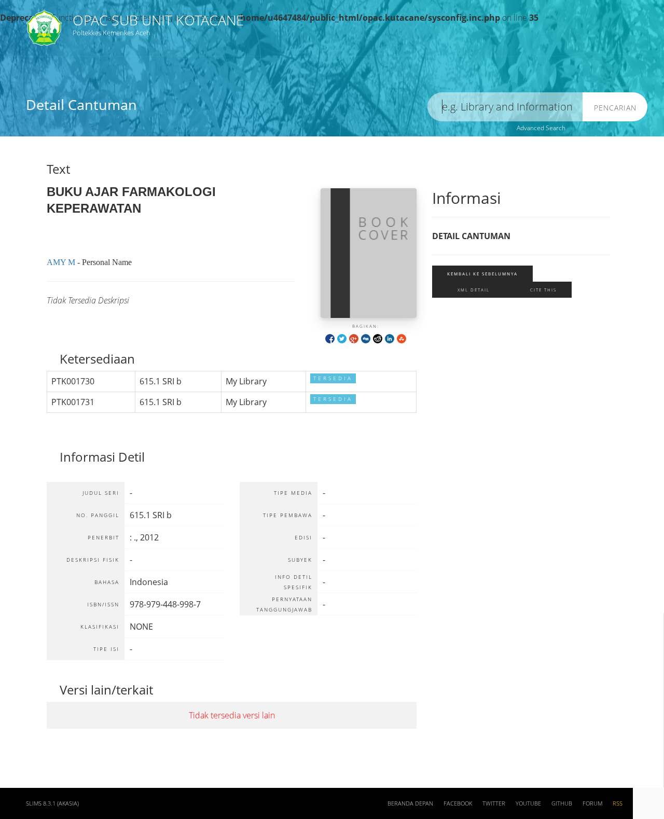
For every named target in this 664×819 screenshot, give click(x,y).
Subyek (180, 82)
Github (561, 803)
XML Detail (474, 290)
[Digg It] (365, 338)
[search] (505, 107)
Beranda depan (410, 803)
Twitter (493, 803)
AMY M (61, 262)
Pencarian (615, 108)
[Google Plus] (353, 338)
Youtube (528, 803)
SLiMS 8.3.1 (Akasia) (52, 803)
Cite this (543, 290)
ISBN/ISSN (351, 82)
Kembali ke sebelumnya (482, 273)
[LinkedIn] (389, 338)
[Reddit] (377, 338)
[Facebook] (330, 338)
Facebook (458, 803)
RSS (617, 803)
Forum (592, 803)
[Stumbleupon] (401, 338)
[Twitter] (342, 338)
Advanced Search (541, 127)
